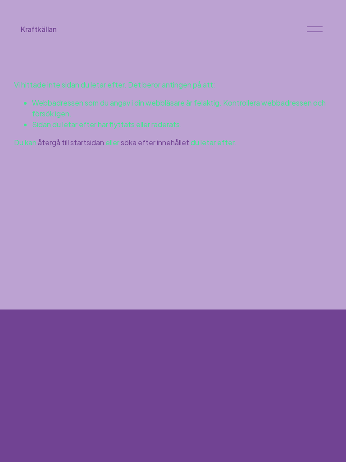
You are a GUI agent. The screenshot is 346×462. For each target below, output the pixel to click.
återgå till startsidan (71, 142)
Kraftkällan (38, 29)
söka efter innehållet (155, 142)
